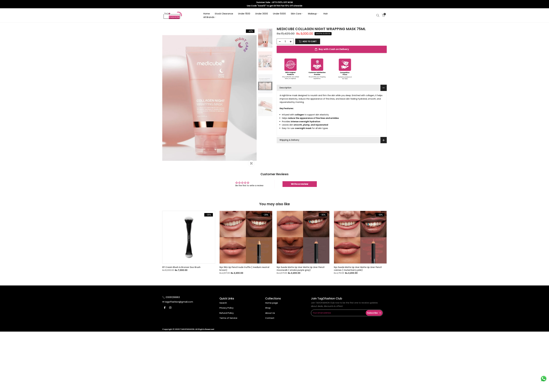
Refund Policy (226, 312)
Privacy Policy (226, 307)
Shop (268, 307)
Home (206, 13)
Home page (271, 302)
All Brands (208, 17)
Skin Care (296, 13)
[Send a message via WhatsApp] (544, 379)
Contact (269, 317)
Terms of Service (228, 317)
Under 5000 (279, 13)
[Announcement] (274, 4)
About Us (270, 312)
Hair (325, 13)
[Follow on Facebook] (164, 307)
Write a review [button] (299, 184)
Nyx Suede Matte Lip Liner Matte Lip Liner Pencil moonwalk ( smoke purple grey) (300, 268)
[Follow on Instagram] (170, 307)
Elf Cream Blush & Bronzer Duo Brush (181, 267)
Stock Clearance (224, 13)
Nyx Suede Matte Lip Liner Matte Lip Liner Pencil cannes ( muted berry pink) (358, 268)
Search (223, 302)
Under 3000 (261, 13)
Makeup (312, 13)
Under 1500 (244, 13)
